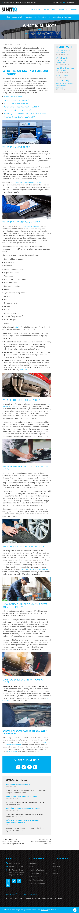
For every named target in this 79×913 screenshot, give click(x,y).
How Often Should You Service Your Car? (23, 808)
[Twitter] (14, 881)
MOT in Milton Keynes (31, 226)
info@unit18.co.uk (71, 3)
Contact (74, 10)
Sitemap (23, 894)
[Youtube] (19, 881)
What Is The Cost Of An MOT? (16, 103)
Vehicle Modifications (38, 873)
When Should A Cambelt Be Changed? (22, 796)
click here (44, 910)
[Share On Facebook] (18, 767)
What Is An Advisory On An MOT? (17, 110)
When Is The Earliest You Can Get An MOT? (21, 107)
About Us (38, 10)
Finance (54, 10)
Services (46, 10)
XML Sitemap (35, 894)
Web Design (42, 898)
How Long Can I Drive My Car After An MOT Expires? (25, 113)
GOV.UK (17, 327)
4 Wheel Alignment (37, 883)
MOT (31, 866)
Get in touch (12, 751)
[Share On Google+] (29, 767)
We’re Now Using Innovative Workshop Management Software (22, 821)
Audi (54, 863)
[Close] (75, 910)
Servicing (33, 863)
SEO (51, 898)
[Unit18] (10, 8)
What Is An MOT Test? (13, 96)
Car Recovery (35, 876)
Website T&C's (11, 894)
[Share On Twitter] (23, 767)
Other (55, 876)
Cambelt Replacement (38, 870)
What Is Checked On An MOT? (16, 100)
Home (33, 10)
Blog (68, 10)
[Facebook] (8, 881)
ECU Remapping (36, 880)
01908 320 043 (57, 3)
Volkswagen (58, 866)
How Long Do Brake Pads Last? (19, 784)
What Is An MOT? (63, 75)
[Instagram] (8, 885)
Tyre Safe (23, 370)
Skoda (55, 873)
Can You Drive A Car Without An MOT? (19, 117)
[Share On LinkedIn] (35, 767)
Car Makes (61, 10)
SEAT (54, 870)
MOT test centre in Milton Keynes (29, 182)
